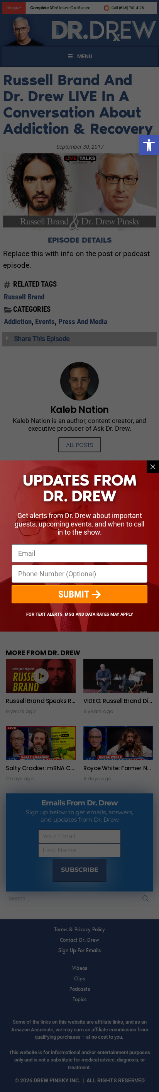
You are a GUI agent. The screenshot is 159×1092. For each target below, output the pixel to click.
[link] (149, 145)
